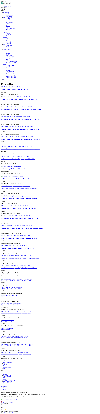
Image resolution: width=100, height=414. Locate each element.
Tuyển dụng (8, 34)
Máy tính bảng (9, 19)
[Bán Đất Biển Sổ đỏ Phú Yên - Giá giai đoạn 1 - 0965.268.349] (15, 156)
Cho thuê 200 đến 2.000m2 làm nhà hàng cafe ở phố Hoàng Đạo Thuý (16, 313)
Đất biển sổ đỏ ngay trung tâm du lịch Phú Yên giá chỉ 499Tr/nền (19, 238)
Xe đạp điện (8, 42)
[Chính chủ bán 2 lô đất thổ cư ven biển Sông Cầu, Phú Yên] (14, 245)
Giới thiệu (5, 373)
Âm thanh (8, 26)
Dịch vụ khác (9, 45)
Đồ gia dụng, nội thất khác (11, 62)
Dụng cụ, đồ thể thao (10, 73)
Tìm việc (8, 35)
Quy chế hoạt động (7, 376)
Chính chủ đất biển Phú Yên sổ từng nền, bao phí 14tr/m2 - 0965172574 (21, 129)
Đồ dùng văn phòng (10, 75)
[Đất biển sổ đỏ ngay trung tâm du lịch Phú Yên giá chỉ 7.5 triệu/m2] (15, 196)
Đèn (7, 60)
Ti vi (7, 27)
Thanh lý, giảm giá (10, 71)
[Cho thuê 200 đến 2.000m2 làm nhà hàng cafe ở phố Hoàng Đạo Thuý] (16, 311)
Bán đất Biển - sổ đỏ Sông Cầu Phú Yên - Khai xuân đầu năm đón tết (20, 149)
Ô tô (7, 38)
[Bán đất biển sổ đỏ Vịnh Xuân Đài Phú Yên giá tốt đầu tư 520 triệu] (16, 215)
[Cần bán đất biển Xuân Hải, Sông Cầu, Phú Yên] (12, 86)
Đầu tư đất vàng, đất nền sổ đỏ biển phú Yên (13, 169)
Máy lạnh (8, 53)
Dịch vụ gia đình (9, 48)
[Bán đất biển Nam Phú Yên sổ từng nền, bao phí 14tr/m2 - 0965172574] (16, 116)
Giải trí (7, 69)
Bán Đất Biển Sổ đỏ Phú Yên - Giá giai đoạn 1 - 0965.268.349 (18, 159)
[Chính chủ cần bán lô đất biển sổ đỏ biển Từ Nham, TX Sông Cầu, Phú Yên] (18, 225)
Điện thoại (8, 18)
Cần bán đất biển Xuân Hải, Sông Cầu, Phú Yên (14, 89)
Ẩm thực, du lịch (9, 67)
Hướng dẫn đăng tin (7, 381)
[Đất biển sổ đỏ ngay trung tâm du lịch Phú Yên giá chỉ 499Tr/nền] (15, 235)
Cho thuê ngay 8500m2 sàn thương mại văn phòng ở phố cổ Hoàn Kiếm (16, 345)
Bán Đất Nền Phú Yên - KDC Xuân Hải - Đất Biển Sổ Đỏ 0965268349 (20, 139)
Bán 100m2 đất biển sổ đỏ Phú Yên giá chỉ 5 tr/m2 (15, 178)
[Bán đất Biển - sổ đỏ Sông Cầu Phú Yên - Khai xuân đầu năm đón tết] (16, 146)
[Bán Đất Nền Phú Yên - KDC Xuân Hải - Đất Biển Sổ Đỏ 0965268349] (17, 136)
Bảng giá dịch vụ (7, 375)
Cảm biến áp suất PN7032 (6, 329)
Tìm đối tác (8, 46)
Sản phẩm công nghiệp (11, 76)
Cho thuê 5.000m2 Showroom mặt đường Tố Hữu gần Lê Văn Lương (16, 354)
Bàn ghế (8, 54)
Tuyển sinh (8, 33)
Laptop (7, 21)
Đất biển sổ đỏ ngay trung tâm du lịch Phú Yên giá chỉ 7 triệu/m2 (19, 188)
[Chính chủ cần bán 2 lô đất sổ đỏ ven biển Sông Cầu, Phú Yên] (15, 205)
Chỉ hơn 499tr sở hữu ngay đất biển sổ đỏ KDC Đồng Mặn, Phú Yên (20, 258)
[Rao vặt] (6, 4)
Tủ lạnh (7, 50)
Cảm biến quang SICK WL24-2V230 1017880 (11, 288)
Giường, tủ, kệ (9, 55)
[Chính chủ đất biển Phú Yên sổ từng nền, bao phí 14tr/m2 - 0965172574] (17, 126)
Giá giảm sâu (9, 13)
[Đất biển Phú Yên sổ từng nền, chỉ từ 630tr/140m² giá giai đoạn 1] (15, 96)
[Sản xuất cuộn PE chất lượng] (7, 320)
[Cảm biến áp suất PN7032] (7, 328)
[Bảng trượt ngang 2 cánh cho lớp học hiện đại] (11, 303)
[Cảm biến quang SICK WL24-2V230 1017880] (11, 287)
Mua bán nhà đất (9, 15)
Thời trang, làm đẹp (10, 65)
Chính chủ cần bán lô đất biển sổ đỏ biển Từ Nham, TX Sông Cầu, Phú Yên (22, 228)
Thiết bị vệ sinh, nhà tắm (11, 61)
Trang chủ (5, 79)
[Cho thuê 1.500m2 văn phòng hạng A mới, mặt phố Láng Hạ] (14, 336)
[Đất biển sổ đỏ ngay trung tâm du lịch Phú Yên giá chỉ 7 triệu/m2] (15, 186)
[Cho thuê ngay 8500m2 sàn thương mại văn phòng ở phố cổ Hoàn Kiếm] (17, 344)
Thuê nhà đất (9, 16)
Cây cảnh (8, 72)
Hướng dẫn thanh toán (8, 382)
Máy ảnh (8, 23)
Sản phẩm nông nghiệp (11, 77)
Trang (2, 275)
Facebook (5, 389)
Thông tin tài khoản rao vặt (9, 380)
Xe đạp (7, 40)
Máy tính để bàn (9, 22)
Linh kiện (8, 30)
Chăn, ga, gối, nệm (10, 56)
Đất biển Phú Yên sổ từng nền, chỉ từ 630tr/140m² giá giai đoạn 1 (19, 99)
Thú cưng (8, 66)
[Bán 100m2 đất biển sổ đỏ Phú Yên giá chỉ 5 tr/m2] (12, 176)
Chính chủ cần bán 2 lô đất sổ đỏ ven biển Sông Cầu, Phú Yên (18, 208)
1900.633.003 (4, 386)
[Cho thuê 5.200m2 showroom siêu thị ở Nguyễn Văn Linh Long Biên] (16, 279)
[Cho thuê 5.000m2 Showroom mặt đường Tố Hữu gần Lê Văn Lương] (16, 352)
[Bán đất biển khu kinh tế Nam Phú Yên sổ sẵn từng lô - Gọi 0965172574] (17, 106)
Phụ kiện (8, 29)
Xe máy (7, 39)
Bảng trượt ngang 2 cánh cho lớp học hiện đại (10, 304)
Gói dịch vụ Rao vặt (6, 6)
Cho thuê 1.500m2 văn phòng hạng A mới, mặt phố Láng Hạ (14, 337)
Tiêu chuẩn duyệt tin (7, 377)
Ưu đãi (4, 379)
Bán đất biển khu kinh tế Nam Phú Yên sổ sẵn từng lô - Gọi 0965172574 (21, 109)
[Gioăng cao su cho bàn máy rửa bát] (9, 295)
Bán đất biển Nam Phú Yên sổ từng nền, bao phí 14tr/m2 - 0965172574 (20, 119)
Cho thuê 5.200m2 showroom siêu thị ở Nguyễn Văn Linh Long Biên (16, 280)
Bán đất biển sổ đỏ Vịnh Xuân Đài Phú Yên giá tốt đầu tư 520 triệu (19, 218)
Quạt (7, 59)
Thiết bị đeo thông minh (11, 28)
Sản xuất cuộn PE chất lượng (7, 321)
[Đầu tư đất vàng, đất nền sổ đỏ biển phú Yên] (11, 166)
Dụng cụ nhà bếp (9, 57)
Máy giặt (8, 51)
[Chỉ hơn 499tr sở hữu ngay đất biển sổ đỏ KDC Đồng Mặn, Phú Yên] (16, 255)
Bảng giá (5, 374)
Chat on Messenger (12, 412)
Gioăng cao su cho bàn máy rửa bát (8, 296)
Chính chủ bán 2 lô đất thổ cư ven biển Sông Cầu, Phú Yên (17, 248)
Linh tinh (8, 70)
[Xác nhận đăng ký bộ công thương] (9, 399)
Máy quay (8, 24)
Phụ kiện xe (8, 43)
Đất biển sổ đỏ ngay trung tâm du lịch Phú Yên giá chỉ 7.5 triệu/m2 (19, 198)
